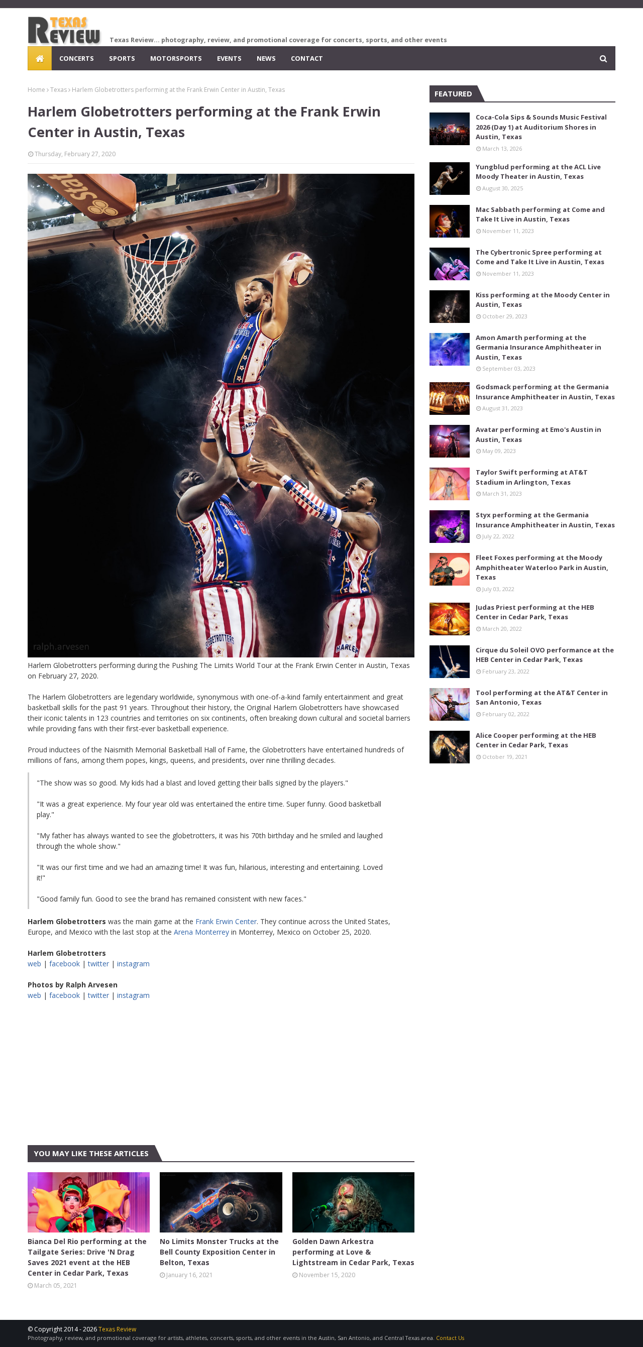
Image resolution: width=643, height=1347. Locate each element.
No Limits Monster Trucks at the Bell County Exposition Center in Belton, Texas (219, 1252)
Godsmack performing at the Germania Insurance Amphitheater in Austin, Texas (545, 391)
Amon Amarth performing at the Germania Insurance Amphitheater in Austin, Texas (538, 347)
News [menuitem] (266, 58)
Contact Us (450, 1337)
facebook (64, 963)
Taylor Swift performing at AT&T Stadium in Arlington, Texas (532, 477)
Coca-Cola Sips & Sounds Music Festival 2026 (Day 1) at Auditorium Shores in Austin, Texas (541, 127)
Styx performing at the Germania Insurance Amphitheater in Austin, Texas (545, 519)
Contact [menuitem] (307, 58)
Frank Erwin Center (226, 921)
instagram (133, 963)
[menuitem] (40, 58)
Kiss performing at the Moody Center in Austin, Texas (543, 299)
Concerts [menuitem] (76, 58)
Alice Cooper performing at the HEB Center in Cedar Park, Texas (536, 740)
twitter (98, 963)
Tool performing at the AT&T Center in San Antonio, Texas (542, 697)
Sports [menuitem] (122, 58)
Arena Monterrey (201, 932)
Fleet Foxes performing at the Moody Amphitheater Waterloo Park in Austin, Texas (542, 567)
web (34, 963)
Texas (58, 89)
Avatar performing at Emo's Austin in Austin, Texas (538, 434)
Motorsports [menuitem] (176, 58)
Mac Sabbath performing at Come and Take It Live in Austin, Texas (540, 214)
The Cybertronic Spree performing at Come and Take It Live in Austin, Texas (540, 257)
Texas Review (117, 1329)
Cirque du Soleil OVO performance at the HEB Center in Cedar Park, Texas (545, 654)
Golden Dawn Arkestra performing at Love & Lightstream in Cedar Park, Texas (353, 1252)
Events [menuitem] (229, 58)
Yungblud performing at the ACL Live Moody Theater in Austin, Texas (538, 171)
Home (36, 89)
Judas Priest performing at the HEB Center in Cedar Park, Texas (535, 612)
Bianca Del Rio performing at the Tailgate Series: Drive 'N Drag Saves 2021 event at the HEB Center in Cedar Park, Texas (87, 1257)
